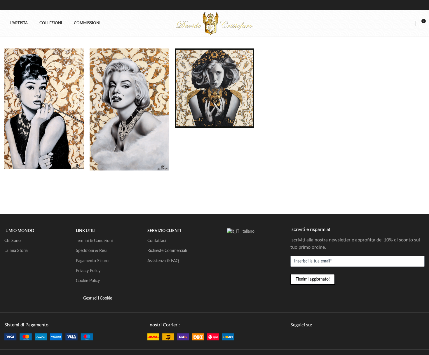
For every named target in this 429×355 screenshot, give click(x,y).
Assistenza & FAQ (163, 261)
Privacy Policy (88, 271)
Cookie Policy (88, 281)
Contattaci (156, 241)
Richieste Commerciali (167, 251)
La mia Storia (16, 251)
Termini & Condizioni (94, 241)
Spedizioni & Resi (91, 251)
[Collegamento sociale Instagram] (307, 337)
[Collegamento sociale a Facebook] (293, 337)
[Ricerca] (400, 23)
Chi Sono (12, 241)
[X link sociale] (300, 337)
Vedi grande (76, 55)
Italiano (247, 231)
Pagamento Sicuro (92, 261)
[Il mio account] (410, 23)
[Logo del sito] (214, 23)
